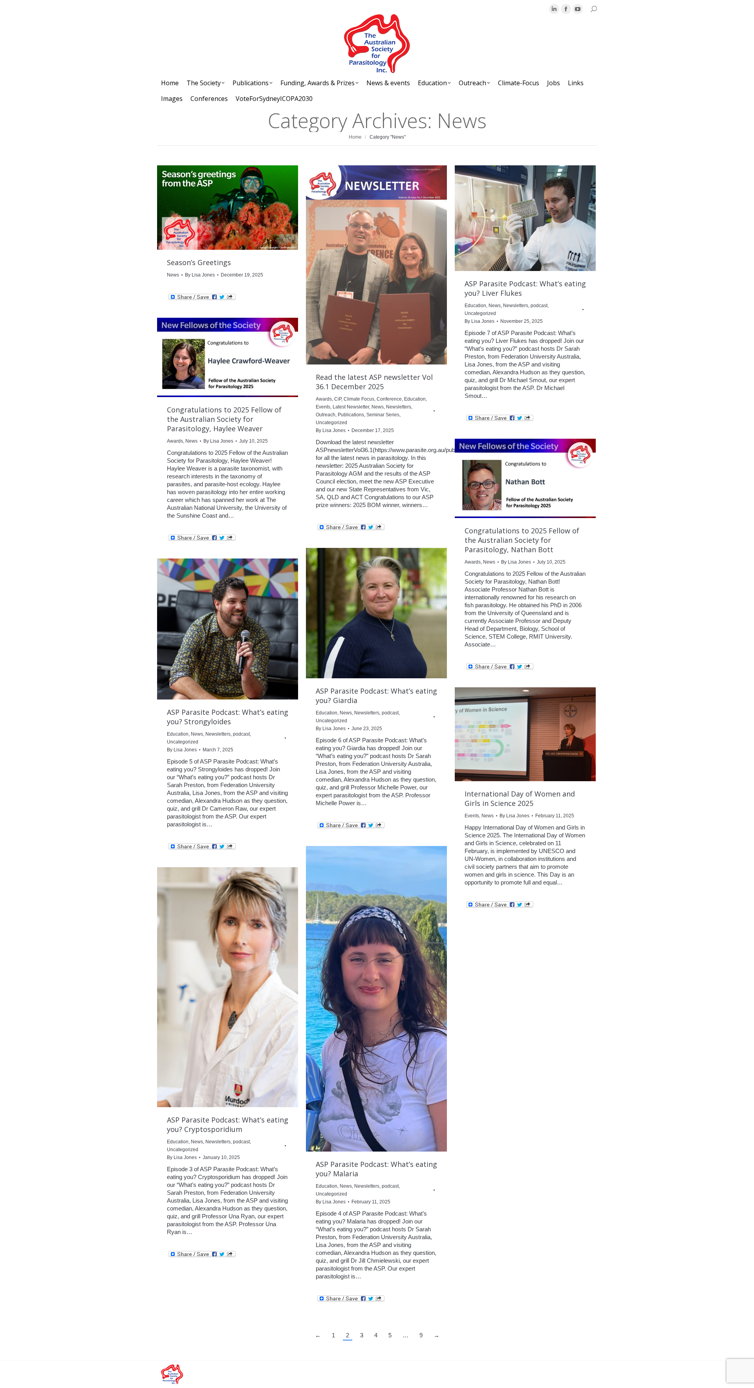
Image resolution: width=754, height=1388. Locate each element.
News (173, 275)
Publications (351, 414)
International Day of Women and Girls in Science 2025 (520, 798)
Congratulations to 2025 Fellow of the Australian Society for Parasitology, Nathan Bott (522, 540)
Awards (324, 399)
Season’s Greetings (199, 262)
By (200, 275)
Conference (389, 399)
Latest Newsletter (351, 407)
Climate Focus (359, 399)
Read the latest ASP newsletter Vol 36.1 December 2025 (374, 381)
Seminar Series (382, 414)
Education (415, 399)
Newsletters (398, 407)
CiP (337, 399)
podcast (539, 305)
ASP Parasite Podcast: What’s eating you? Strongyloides (227, 716)
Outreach (325, 414)
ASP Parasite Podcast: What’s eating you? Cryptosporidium (227, 1124)
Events (323, 407)
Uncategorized (331, 422)
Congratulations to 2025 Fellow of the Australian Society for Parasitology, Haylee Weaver (224, 419)
